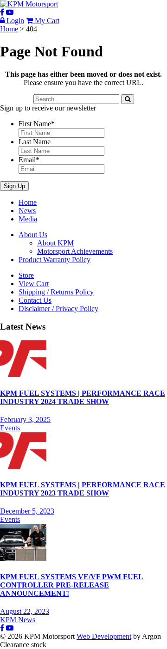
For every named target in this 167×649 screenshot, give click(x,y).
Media (28, 219)
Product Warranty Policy (54, 259)
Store (26, 275)
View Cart (34, 284)
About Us (33, 235)
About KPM (55, 243)
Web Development (104, 636)
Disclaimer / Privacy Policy (58, 308)
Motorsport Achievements (75, 251)
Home (28, 202)
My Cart (46, 20)
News (27, 210)
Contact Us (35, 300)
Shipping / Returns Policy (56, 292)
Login (14, 20)
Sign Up (14, 186)
